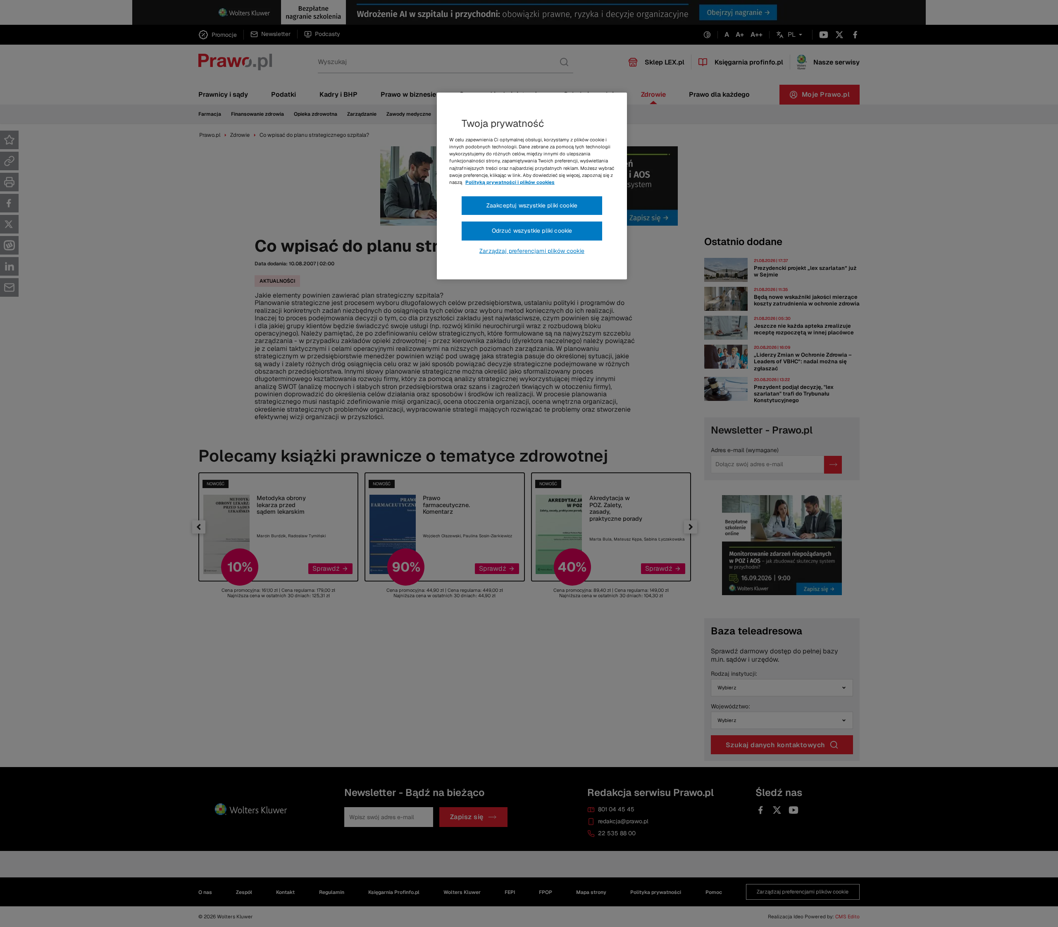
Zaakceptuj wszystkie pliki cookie (531, 205)
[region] (532, 186)
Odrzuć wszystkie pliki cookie (532, 230)
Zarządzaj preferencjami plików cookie (531, 251)
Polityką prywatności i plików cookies (510, 182)
